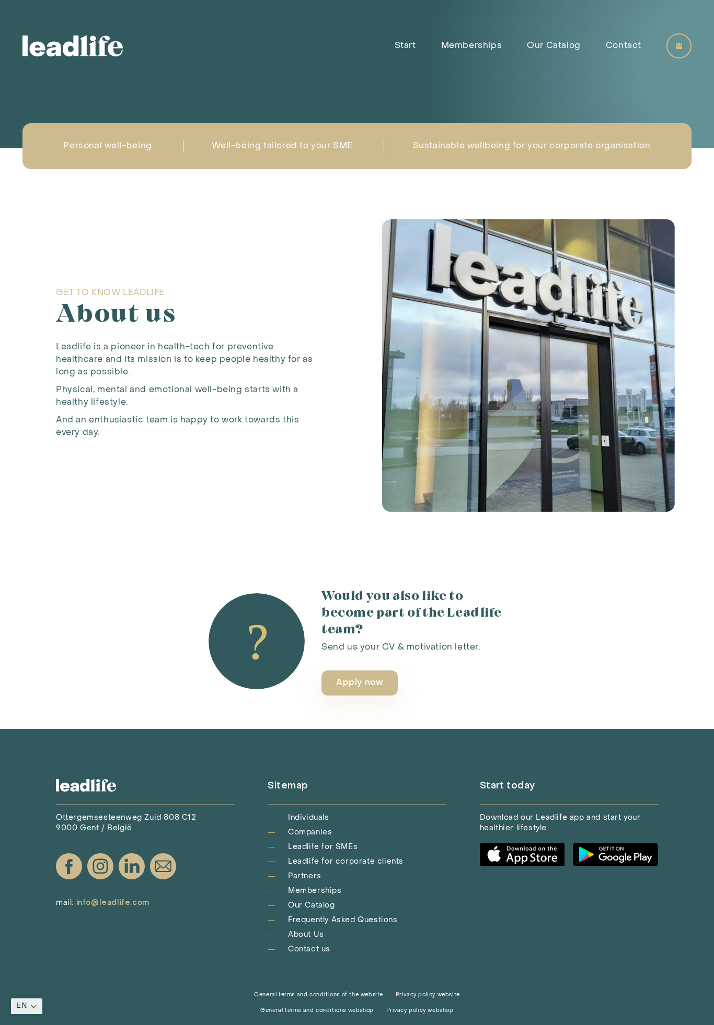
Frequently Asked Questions (343, 920)
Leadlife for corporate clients (346, 861)
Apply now (359, 683)
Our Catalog (554, 46)
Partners (304, 876)
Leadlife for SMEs (323, 847)
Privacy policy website (428, 995)
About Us (306, 935)
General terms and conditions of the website (318, 995)
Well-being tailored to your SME (282, 146)
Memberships (471, 46)
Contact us (309, 949)
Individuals (308, 818)
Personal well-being (107, 146)
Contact (623, 46)
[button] (26, 1006)
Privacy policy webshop (420, 1010)
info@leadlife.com (112, 903)
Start (405, 46)
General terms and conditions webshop (317, 1010)
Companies (310, 832)
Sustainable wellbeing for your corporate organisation (532, 146)
